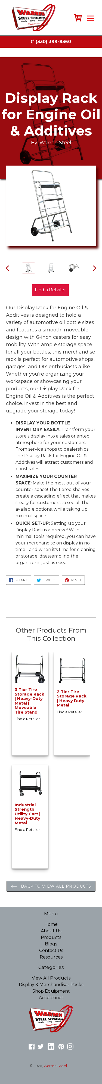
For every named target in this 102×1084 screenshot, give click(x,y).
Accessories (51, 997)
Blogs (51, 944)
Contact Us (51, 950)
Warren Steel (55, 1066)
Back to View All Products (55, 886)
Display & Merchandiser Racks (51, 984)
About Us (51, 930)
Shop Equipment (51, 991)
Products (51, 937)
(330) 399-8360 (52, 41)
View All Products (51, 978)
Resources (51, 957)
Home (51, 924)
